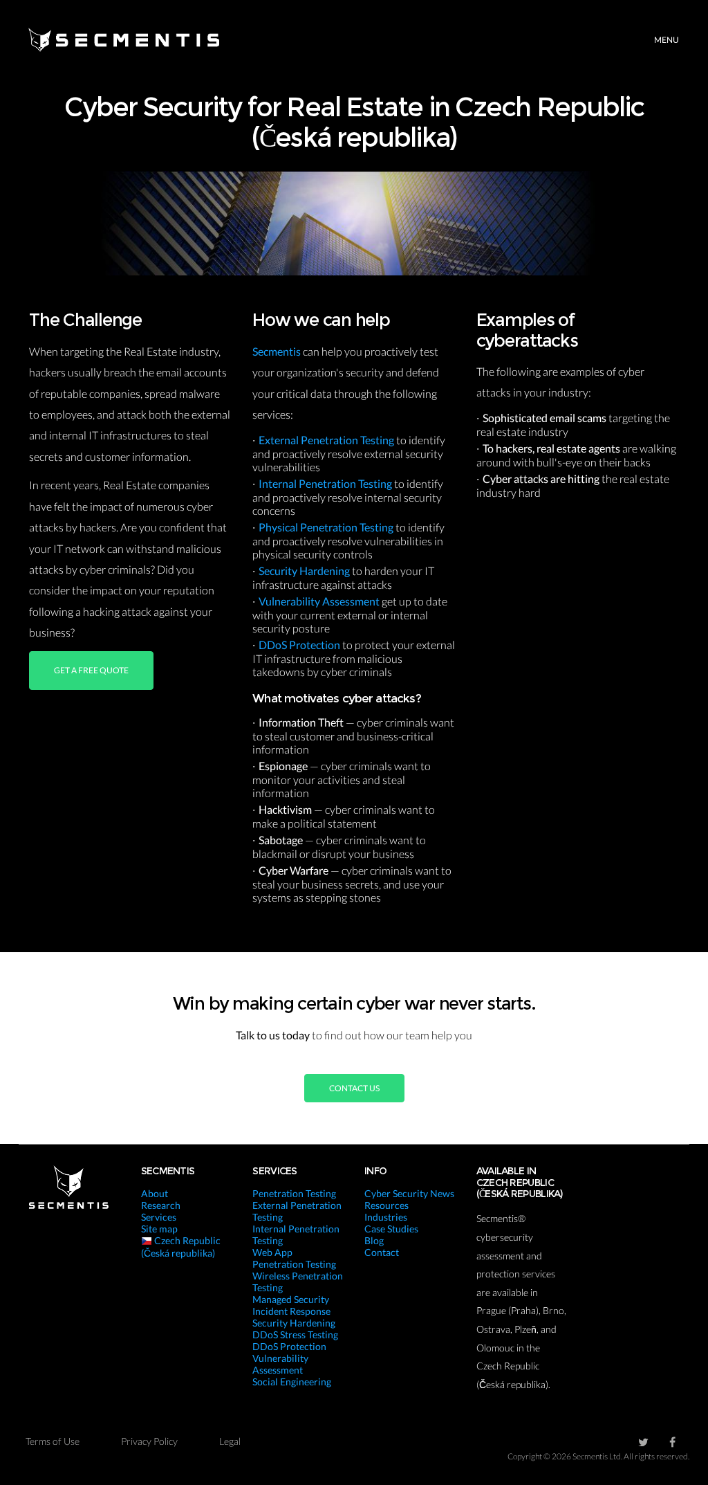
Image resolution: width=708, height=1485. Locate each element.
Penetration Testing (294, 1193)
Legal (230, 1441)
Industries (385, 1217)
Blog (374, 1240)
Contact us (354, 1088)
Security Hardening (305, 570)
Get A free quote (91, 670)
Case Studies (391, 1229)
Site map (159, 1229)
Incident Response (291, 1311)
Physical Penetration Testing (327, 527)
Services (158, 1217)
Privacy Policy (149, 1441)
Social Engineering (291, 1381)
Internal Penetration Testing (326, 483)
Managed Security (290, 1299)
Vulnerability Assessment (320, 601)
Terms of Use (53, 1441)
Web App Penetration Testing (294, 1258)
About (154, 1193)
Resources (386, 1205)
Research (160, 1205)
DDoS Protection (300, 644)
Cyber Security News (409, 1193)
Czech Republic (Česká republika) (181, 1247)
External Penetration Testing (327, 439)
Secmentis (277, 351)
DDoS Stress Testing (295, 1334)
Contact (381, 1252)
